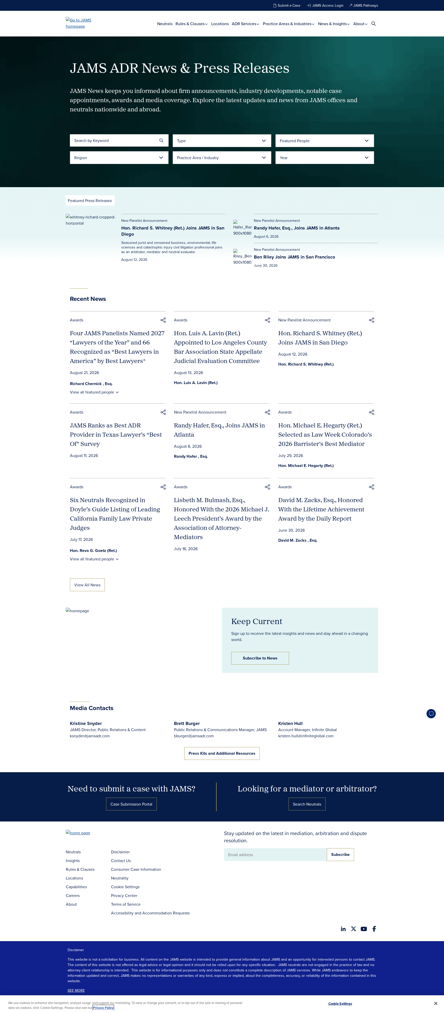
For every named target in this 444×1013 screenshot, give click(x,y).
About (359, 24)
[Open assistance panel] (431, 713)
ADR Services (244, 24)
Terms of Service (126, 904)
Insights (73, 860)
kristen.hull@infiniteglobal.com (306, 736)
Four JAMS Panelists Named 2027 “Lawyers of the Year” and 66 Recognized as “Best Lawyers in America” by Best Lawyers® (117, 346)
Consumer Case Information (136, 869)
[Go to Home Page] (86, 833)
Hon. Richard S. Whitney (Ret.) (306, 364)
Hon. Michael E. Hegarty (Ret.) (306, 466)
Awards (76, 320)
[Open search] (373, 23)
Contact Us (121, 860)
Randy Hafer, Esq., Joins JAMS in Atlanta (297, 228)
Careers (73, 895)
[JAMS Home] (86, 23)
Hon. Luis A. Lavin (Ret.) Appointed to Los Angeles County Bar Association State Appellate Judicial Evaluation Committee (220, 346)
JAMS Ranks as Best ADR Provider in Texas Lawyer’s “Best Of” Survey (116, 434)
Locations (220, 24)
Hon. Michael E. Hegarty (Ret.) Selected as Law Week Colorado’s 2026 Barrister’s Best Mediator (325, 434)
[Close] (435, 1003)
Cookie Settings (125, 887)
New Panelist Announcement (304, 320)
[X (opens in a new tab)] (353, 928)
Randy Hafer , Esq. (191, 456)
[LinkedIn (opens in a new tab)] (343, 928)
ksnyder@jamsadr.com (90, 736)
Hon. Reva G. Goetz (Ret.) (93, 550)
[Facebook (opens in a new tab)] (374, 929)
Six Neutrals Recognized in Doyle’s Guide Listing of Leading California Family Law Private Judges (115, 513)
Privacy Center (124, 895)
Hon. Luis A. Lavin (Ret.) (196, 383)
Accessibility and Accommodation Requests (150, 913)
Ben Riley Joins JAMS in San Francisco (294, 257)
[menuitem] (164, 24)
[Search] (161, 140)
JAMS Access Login (328, 5)
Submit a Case (289, 5)
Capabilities (76, 887)
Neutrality (119, 878)
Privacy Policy (103, 1007)
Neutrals (164, 24)
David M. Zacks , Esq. (297, 540)
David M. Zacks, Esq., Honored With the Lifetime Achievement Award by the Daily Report (321, 509)
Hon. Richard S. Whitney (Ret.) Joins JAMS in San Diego (172, 231)
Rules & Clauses (190, 24)
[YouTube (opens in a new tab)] (364, 929)
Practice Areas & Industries (287, 24)
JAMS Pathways (365, 5)
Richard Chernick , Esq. (91, 384)
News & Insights (333, 24)
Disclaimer (120, 852)
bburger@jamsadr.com (194, 736)
